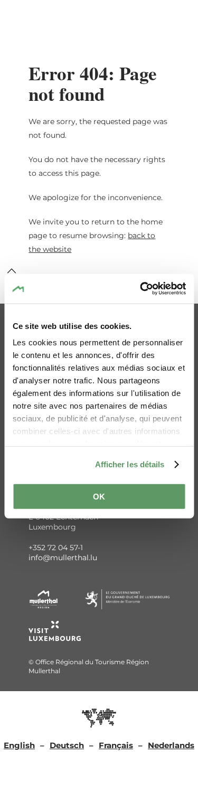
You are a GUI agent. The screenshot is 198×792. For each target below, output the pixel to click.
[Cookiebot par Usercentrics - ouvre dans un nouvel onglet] (141, 289)
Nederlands (171, 745)
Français (116, 745)
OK (99, 496)
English (19, 745)
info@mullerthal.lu (63, 557)
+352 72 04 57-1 (56, 547)
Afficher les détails (130, 464)
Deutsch (67, 745)
